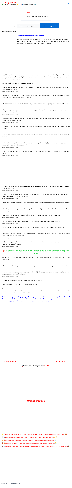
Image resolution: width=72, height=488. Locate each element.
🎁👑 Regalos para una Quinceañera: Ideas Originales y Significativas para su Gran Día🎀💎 (29, 440)
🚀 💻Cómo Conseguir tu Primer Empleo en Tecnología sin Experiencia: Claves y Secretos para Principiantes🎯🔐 (35, 446)
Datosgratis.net (9, 2)
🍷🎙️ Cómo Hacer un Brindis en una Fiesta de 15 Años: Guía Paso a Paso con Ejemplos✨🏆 (29, 437)
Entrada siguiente (61, 361)
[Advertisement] (36, 59)
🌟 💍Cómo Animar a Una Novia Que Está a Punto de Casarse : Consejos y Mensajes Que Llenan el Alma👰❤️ (35, 434)
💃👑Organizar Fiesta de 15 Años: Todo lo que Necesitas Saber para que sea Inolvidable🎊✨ (29, 443)
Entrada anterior (10, 361)
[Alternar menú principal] (68, 3)
